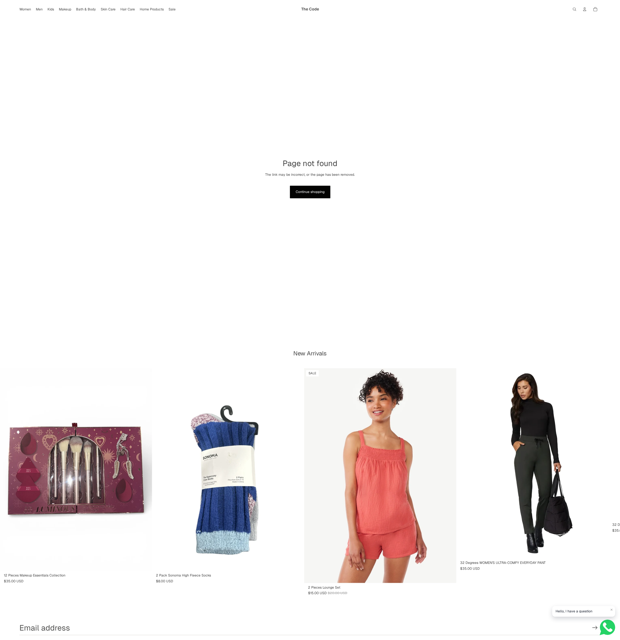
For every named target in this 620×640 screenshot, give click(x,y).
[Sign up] (595, 627)
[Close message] (611, 609)
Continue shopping (310, 192)
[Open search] (574, 9)
